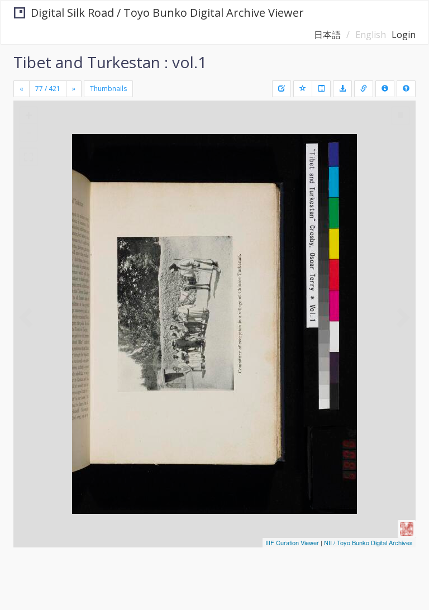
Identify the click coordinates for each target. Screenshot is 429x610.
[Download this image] (342, 88)
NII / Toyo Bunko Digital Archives (368, 542)
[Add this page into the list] (302, 88)
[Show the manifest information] (384, 88)
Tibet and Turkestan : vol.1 (110, 62)
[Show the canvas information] (363, 88)
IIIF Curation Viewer (292, 542)
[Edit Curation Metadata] (281, 88)
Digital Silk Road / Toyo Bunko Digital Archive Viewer (167, 12)
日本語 (327, 34)
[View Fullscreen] (28, 157)
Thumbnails (108, 88)
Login (404, 34)
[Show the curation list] (321, 88)
